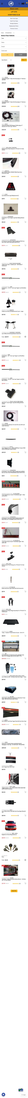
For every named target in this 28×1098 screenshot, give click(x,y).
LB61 (11, 286)
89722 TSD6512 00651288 (15, 263)
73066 (11, 810)
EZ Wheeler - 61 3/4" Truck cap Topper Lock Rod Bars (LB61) (14, 288)
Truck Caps (14, 9)
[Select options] (25, 337)
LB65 (9, 354)
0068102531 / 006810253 (15, 332)
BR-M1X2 (12, 696)
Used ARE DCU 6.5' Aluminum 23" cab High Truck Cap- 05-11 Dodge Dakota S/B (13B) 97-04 (13, 655)
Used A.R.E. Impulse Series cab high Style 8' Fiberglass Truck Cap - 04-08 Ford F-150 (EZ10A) (13, 744)
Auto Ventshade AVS (6, 833)
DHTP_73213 (12, 786)
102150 (11, 631)
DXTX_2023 (8, 563)
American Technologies (7, 493)
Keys (3, 856)
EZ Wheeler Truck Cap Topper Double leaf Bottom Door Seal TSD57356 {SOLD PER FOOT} (13, 242)
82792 (6, 720)
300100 (6, 77)
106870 (11, 446)
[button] (22, 3)
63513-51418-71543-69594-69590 (17, 675)
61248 (6, 194)
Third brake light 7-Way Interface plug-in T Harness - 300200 (14, 102)
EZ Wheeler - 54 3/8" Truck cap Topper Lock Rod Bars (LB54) (13, 380)
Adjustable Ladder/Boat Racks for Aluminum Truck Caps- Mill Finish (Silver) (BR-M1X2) (13, 698)
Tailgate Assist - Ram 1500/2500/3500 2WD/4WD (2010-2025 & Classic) (13, 788)
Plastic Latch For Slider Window (16, 401)
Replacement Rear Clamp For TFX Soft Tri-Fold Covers (13, 149)
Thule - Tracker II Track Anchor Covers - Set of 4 (13, 632)
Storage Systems (14, 23)
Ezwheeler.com (5, 263)
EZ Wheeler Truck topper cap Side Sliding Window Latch (13, 218)
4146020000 (13, 470)
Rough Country (5, 786)
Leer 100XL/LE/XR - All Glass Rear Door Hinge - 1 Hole (14, 677)
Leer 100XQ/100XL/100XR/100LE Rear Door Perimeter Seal (12, 173)
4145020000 (13, 517)
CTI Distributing (5, 240)
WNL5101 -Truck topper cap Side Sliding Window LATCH (13, 403)
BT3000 (11, 877)
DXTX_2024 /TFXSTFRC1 (11, 147)
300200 (6, 100)
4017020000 (13, 240)
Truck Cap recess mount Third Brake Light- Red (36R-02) (13, 542)
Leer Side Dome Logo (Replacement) (10, 195)
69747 (11, 765)
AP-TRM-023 (12, 587)
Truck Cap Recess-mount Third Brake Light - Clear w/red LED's (13, 495)
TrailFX (3, 147)
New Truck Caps (14, 18)
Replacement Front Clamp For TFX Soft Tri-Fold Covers (13, 565)
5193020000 (10, 216)
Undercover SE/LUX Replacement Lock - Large (12, 311)
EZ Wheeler (4, 216)
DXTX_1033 (8, 609)
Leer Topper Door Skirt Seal (8, 767)
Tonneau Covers (14, 28)
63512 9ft (7, 170)
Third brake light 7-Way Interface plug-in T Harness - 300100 (14, 79)
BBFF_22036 (15, 833)
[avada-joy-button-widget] (3, 1094)
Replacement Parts (13, 26)
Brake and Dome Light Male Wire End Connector (12, 588)
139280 (6, 423)
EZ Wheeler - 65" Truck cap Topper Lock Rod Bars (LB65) (13, 356)
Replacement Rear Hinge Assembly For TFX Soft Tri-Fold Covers (14, 611)
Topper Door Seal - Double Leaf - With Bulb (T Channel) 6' (12, 265)
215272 (6, 124)
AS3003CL (12, 310)
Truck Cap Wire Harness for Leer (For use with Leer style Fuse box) (13, 425)
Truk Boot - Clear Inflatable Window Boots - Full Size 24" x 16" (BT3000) (14, 880)
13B (5, 653)
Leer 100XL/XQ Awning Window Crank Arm (11, 333)
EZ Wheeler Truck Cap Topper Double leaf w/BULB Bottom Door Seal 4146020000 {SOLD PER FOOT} (13, 472)
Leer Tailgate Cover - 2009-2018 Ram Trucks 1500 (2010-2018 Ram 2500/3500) (13, 448)
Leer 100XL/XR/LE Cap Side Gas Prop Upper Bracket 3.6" (14, 812)
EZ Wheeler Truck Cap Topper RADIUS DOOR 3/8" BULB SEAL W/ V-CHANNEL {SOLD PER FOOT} (13, 519)
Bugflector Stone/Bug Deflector (9, 834)
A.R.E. (3, 653)
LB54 (11, 378)
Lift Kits (14, 12)
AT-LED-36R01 (16, 493)
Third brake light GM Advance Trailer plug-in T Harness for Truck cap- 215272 (12, 126)
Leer (3, 77)
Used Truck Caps (14, 21)
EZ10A (6, 742)
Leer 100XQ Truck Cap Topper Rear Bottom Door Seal (14, 721)
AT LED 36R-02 (16, 540)
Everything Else (14, 14)
